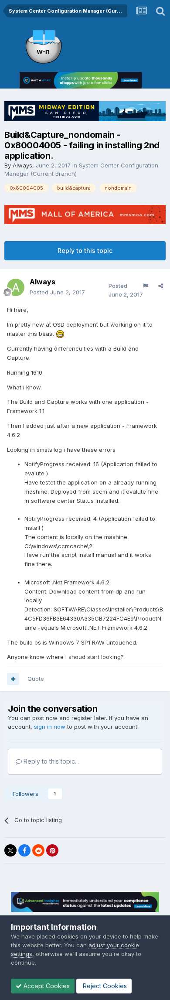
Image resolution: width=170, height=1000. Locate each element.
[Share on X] (10, 850)
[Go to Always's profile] (15, 287)
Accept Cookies (46, 986)
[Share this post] (160, 285)
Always (22, 165)
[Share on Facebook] (24, 850)
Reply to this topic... (50, 761)
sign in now (49, 726)
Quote (35, 678)
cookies (67, 936)
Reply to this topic (85, 250)
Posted (57, 292)
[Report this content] (145, 285)
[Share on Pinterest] (52, 850)
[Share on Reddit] (38, 850)
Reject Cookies (104, 986)
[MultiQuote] (13, 679)
